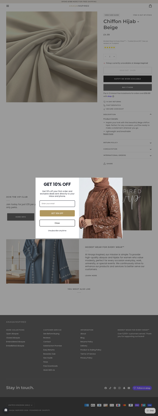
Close (57, 223)
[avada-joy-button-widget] (6, 410)
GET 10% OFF (57, 213)
